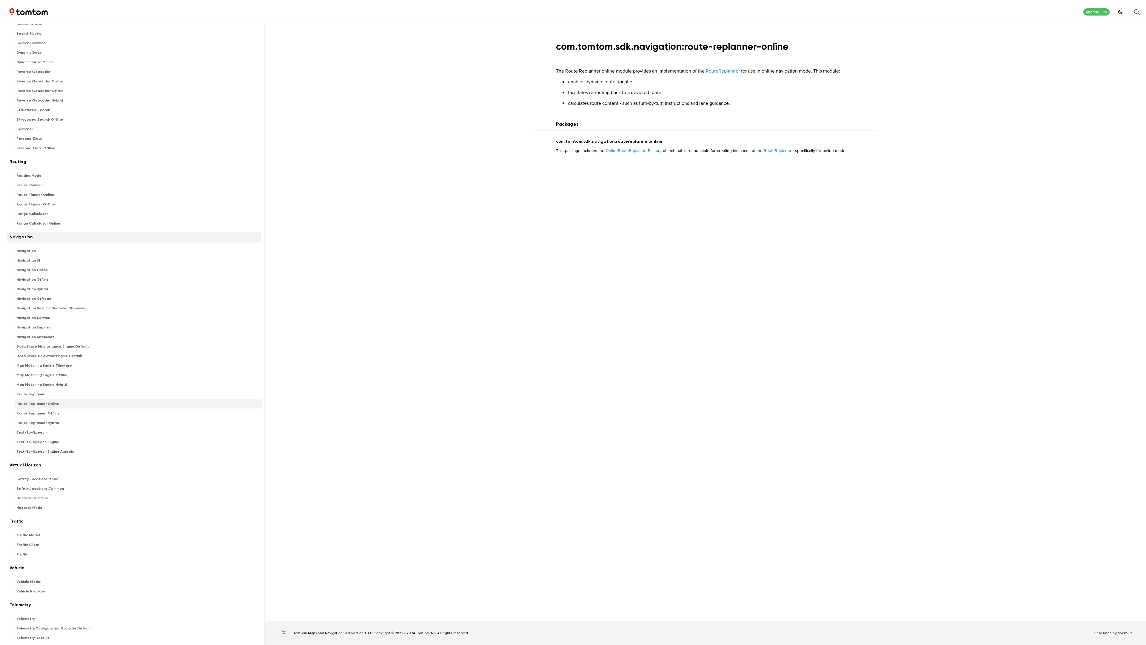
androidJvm (1096, 12)
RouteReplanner (723, 70)
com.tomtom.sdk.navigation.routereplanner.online (609, 141)
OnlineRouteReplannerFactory (634, 150)
